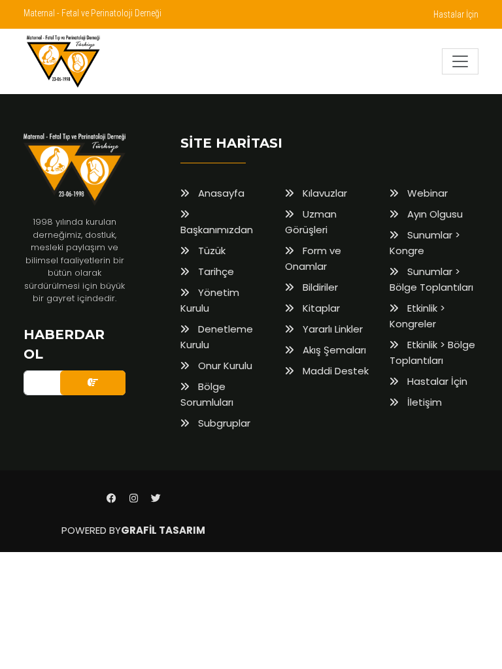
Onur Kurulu (223, 365)
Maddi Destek (334, 371)
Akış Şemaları (333, 350)
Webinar (426, 193)
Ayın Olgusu (434, 214)
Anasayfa (219, 193)
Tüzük (210, 250)
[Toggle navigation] (460, 61)
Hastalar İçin (455, 14)
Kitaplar (320, 308)
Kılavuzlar (323, 193)
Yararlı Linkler (331, 329)
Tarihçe (214, 271)
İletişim (423, 402)
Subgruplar (222, 423)
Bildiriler (319, 287)
